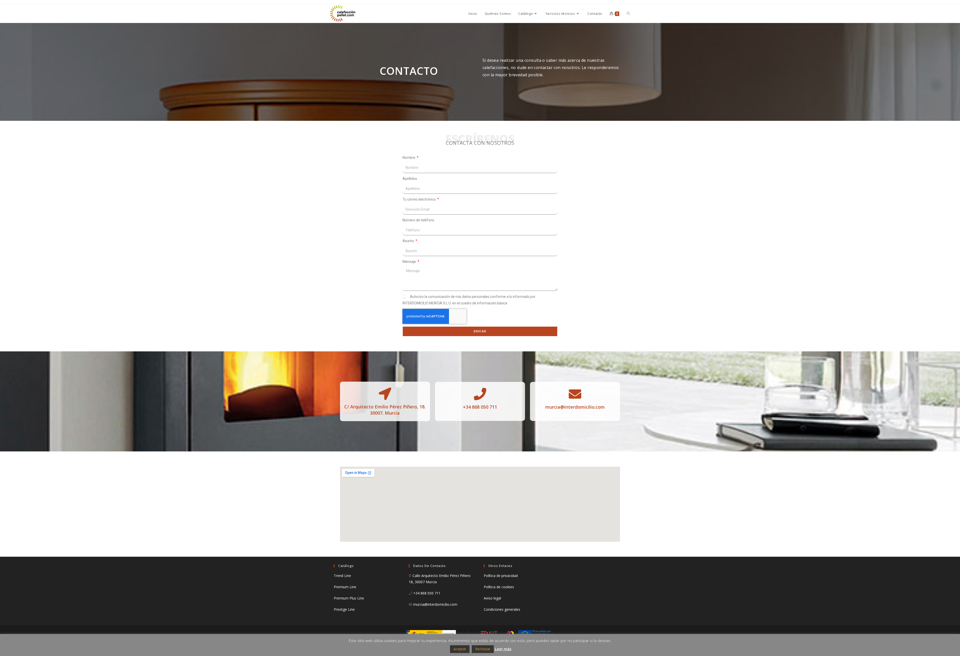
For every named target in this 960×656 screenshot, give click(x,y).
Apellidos (409, 179)
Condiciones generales (502, 609)
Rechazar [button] (482, 648)
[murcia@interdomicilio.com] (575, 394)
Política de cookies (499, 586)
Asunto (408, 241)
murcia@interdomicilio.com (575, 407)
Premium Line (345, 586)
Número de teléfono (418, 220)
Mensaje (409, 262)
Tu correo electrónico (419, 199)
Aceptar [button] (460, 648)
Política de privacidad (501, 575)
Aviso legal (492, 598)
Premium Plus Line (349, 598)
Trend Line (342, 575)
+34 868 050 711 (426, 593)
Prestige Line (344, 609)
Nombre (409, 158)
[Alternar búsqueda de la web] (628, 13)
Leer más (503, 648)
